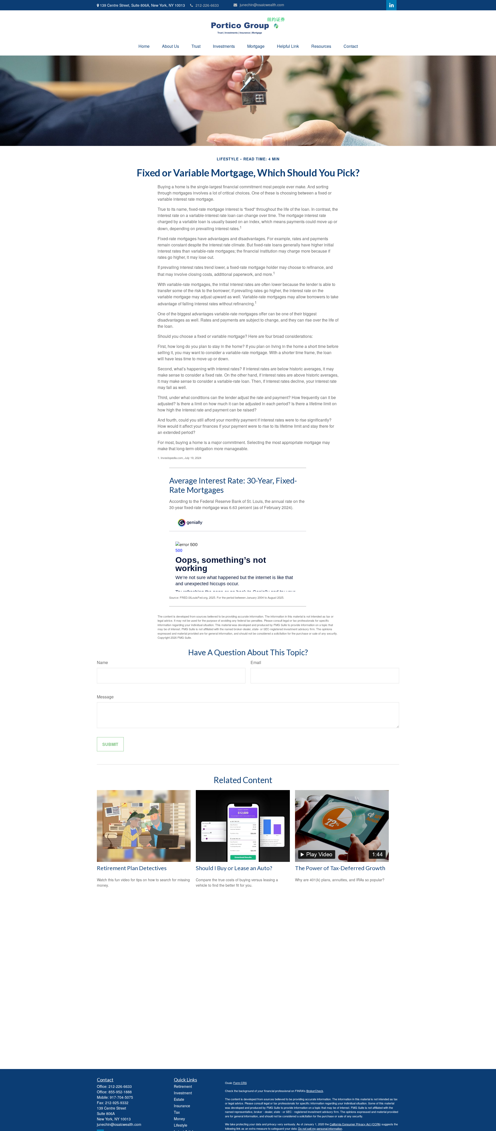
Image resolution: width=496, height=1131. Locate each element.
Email (256, 662)
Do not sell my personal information (320, 1128)
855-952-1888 (120, 1091)
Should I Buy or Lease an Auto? (234, 867)
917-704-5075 (121, 1097)
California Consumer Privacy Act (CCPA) (355, 1124)
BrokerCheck (314, 1091)
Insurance (182, 1105)
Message (105, 697)
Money (179, 1118)
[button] (144, 46)
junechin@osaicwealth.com (262, 4)
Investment (183, 1092)
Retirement (183, 1086)
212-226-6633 (207, 5)
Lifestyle (180, 1125)
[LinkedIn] (391, 5)
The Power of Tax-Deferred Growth (340, 867)
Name (102, 662)
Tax (177, 1112)
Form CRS (240, 1083)
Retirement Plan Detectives (132, 867)
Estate (179, 1099)
